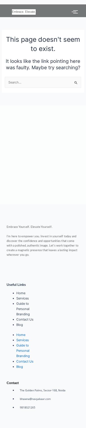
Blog (19, 325)
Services (22, 298)
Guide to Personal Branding (23, 309)
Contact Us (25, 319)
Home (20, 293)
